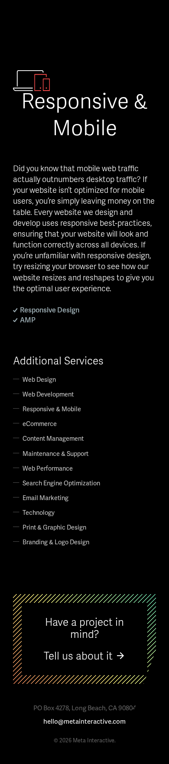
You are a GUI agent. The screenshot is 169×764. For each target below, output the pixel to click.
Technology (39, 512)
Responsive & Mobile (52, 408)
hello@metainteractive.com (84, 721)
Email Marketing (45, 497)
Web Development (48, 394)
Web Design (39, 379)
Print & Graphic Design (54, 527)
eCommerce (40, 423)
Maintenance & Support (55, 453)
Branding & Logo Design (56, 541)
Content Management (53, 438)
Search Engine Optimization (61, 482)
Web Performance (48, 468)
